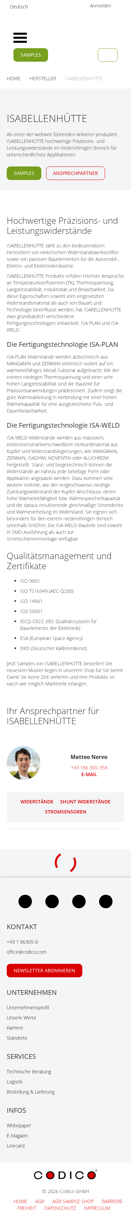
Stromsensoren (65, 811)
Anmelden (101, 5)
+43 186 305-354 (89, 767)
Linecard (16, 1145)
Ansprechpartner (75, 173)
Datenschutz (60, 1208)
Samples (30, 55)
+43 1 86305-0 (22, 942)
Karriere (15, 1027)
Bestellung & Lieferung (30, 1092)
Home (21, 1201)
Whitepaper (19, 1125)
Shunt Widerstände (85, 801)
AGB (40, 1201)
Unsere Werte (21, 1017)
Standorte (17, 1038)
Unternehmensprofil (28, 1007)
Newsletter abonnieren (44, 970)
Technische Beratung (29, 1071)
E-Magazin (17, 1135)
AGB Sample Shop (73, 1201)
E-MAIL (89, 774)
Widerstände (36, 801)
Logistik (15, 1081)
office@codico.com (26, 952)
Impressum (97, 1208)
